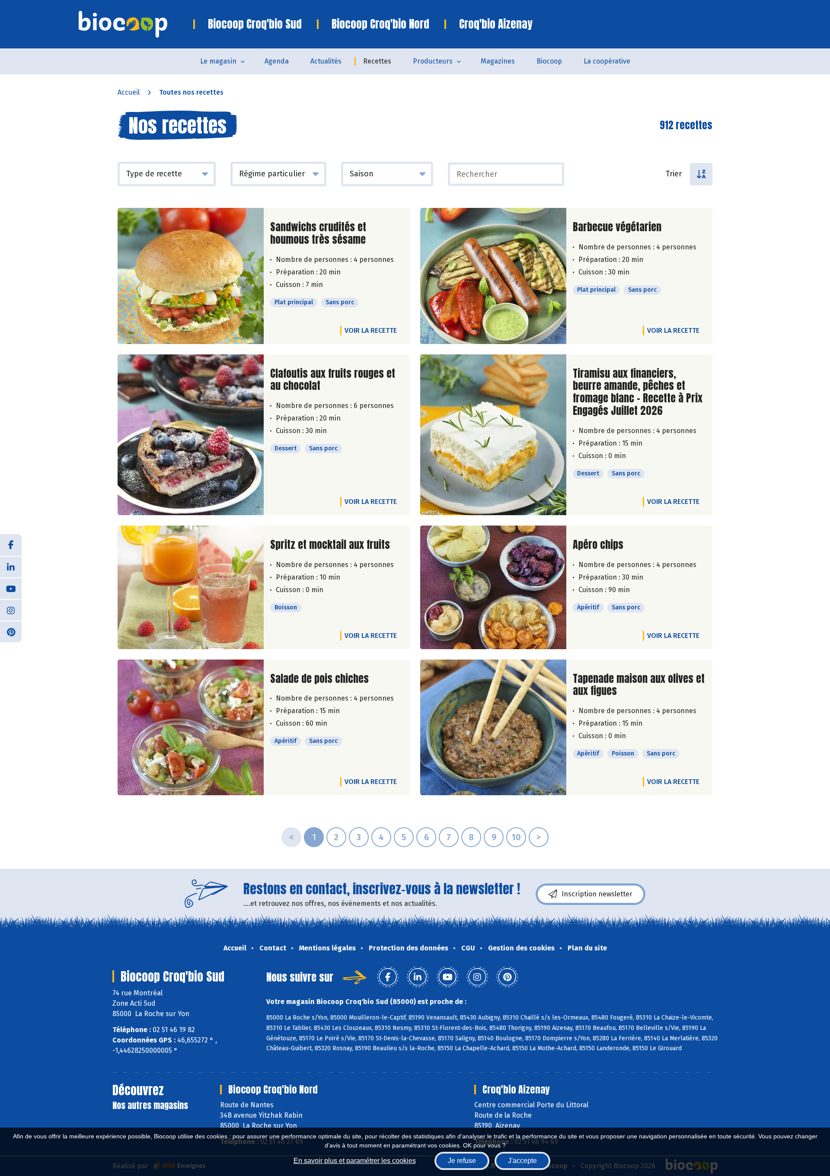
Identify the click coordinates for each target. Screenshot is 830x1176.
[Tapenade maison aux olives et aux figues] (493, 728)
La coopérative (607, 61)
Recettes (377, 61)
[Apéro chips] (493, 587)
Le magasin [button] (218, 61)
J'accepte (522, 1160)
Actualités (326, 61)
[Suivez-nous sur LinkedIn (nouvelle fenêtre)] (11, 566)
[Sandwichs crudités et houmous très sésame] (191, 276)
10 (516, 837)
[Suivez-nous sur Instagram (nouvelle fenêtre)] (11, 610)
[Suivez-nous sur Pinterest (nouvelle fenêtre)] (11, 631)
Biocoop (549, 61)
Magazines (498, 61)
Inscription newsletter (597, 894)
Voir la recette (371, 330)
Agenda (277, 61)
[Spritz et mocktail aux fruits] (191, 587)
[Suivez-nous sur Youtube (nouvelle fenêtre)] (11, 588)
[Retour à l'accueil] (136, 24)
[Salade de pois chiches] (191, 728)
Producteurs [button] (433, 61)
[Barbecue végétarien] (493, 276)
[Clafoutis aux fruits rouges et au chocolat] (191, 434)
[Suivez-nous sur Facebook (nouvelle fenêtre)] (11, 545)
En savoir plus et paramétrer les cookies (355, 1160)
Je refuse (462, 1160)
